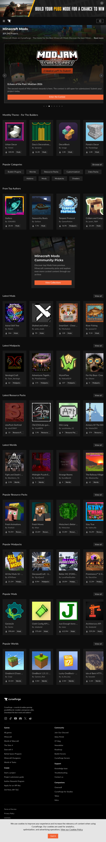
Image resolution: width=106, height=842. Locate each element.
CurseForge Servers (62, 758)
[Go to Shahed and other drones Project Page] (41, 319)
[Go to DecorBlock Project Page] (68, 138)
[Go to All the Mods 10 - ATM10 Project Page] (14, 567)
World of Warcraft (11, 741)
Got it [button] (53, 836)
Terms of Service (10, 809)
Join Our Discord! (62, 733)
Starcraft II (8, 750)
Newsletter (59, 745)
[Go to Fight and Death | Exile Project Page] (14, 468)
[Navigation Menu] (4, 21)
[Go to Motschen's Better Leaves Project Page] (68, 518)
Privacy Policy (9, 813)
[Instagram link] (5, 718)
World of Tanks (10, 762)
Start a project (10, 773)
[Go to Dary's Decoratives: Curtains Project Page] (41, 138)
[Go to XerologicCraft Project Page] (14, 369)
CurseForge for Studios (64, 792)
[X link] (25, 718)
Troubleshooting (61, 773)
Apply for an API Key (12, 786)
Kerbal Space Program (13, 754)
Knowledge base (61, 769)
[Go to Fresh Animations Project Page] (14, 518)
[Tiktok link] (10, 718)
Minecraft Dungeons (12, 758)
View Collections (53, 283)
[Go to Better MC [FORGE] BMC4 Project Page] (68, 567)
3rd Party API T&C (11, 790)
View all (98, 296)
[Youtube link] (15, 718)
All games (8, 733)
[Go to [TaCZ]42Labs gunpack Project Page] (41, 418)
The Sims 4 (8, 745)
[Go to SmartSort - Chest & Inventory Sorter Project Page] (68, 319)
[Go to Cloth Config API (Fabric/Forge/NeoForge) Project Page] (41, 617)
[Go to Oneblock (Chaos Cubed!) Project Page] (14, 667)
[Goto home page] (9, 21)
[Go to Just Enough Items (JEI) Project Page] (68, 617)
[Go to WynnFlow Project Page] (68, 369)
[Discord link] (20, 718)
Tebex (57, 796)
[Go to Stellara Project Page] (14, 212)
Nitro (57, 800)
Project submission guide (14, 777)
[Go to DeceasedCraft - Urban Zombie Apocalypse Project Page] (41, 567)
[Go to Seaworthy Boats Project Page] (41, 212)
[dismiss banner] (101, 3)
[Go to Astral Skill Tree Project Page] (14, 319)
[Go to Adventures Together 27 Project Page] (41, 369)
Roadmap (58, 750)
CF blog (58, 741)
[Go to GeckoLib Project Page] (14, 617)
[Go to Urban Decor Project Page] (14, 138)
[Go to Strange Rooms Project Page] (68, 468)
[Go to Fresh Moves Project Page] (41, 518)
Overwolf (58, 787)
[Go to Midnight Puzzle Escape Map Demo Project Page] (41, 468)
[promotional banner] (53, 8)
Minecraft (8, 737)
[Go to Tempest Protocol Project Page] (68, 212)
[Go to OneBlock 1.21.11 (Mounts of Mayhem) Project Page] (41, 667)
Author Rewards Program (14, 781)
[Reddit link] (30, 718)
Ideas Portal (59, 737)
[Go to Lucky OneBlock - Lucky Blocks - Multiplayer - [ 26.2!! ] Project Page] (68, 667)
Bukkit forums (60, 754)
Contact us (59, 777)
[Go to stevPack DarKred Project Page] (14, 418)
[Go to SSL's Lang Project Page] (68, 418)
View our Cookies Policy (72, 830)
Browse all (97, 164)
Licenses (7, 818)
